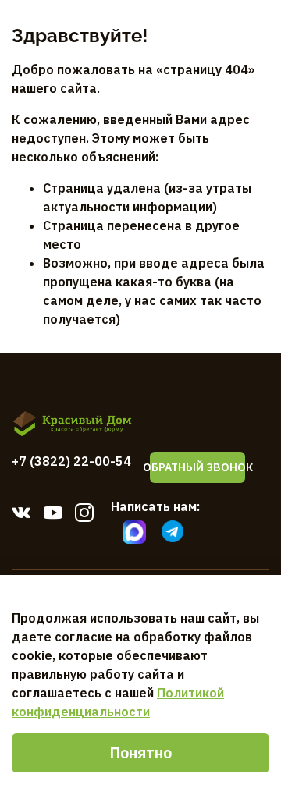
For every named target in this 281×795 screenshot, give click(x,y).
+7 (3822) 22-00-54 (71, 461)
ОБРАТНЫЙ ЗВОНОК (197, 467)
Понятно (140, 752)
